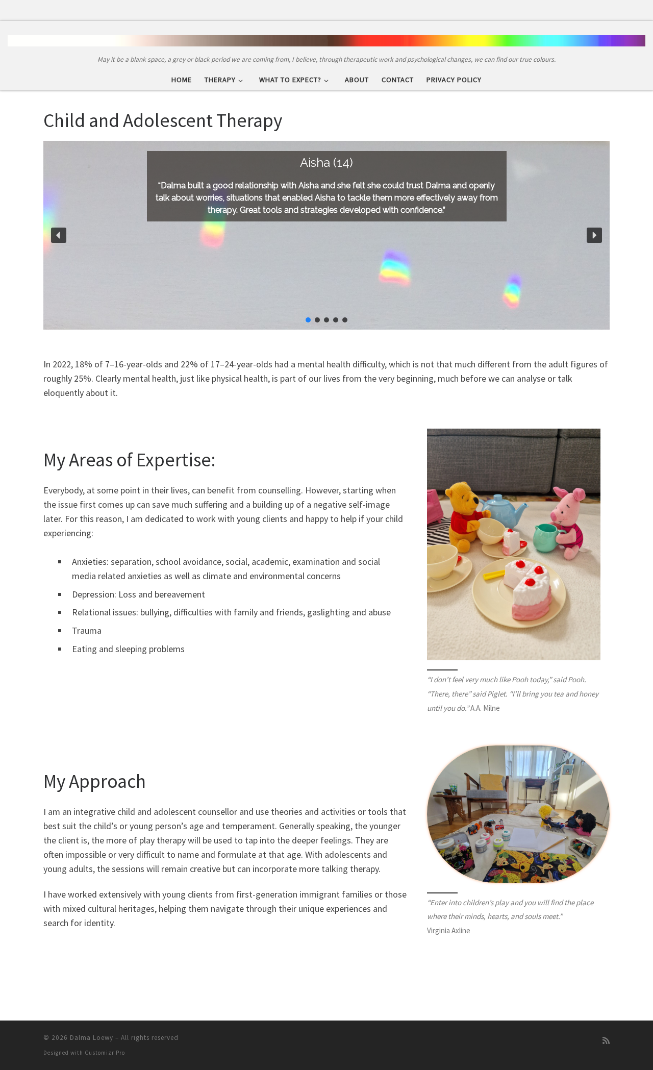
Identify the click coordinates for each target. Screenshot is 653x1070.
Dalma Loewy (91, 1037)
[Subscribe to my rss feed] (606, 1040)
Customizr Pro (105, 1052)
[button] (58, 235)
